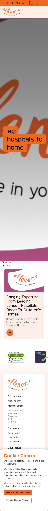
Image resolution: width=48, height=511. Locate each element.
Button (6, 265)
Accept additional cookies (18, 492)
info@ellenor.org (15, 406)
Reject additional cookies (17, 500)
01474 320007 (15, 401)
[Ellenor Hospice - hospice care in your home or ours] (11, 11)
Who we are (13, 441)
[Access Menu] (43, 3)
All (13, 265)
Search (10, 3)
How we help (14, 437)
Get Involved (14, 433)
